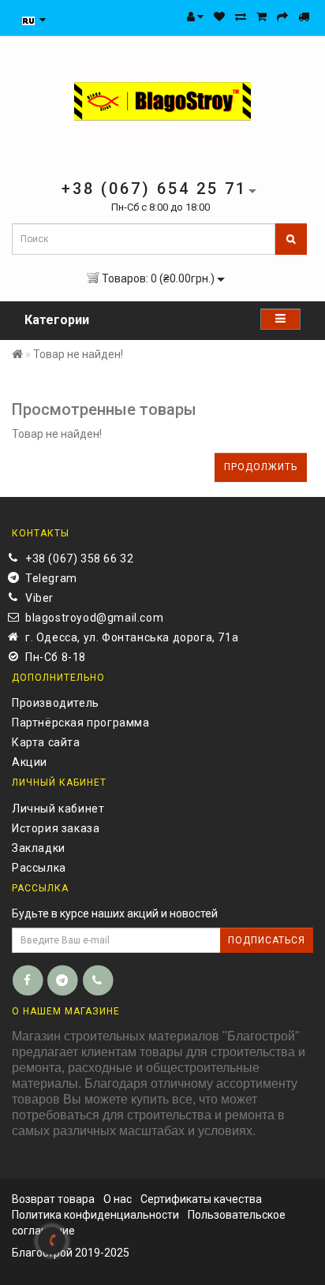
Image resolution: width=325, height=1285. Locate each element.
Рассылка (39, 867)
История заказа (55, 828)
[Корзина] (261, 16)
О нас (117, 1199)
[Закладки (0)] (219, 16)
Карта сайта (46, 742)
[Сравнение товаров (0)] (240, 16)
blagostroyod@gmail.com (94, 617)
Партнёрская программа (81, 722)
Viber (39, 598)
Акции (29, 762)
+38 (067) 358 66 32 (79, 558)
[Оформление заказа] (282, 16)
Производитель (55, 703)
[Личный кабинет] (195, 16)
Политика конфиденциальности (95, 1214)
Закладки (38, 848)
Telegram (51, 578)
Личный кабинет (58, 808)
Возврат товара (53, 1199)
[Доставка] (303, 16)
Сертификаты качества (201, 1199)
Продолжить (260, 467)
